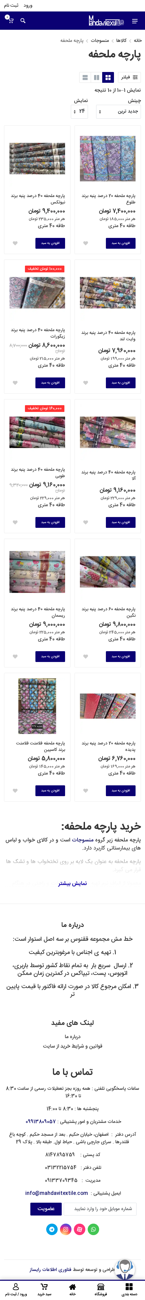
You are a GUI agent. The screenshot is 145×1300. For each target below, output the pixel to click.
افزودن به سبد (121, 243)
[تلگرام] (52, 1229)
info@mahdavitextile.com (56, 1193)
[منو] (135, 21)
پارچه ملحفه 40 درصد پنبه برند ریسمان (38, 612)
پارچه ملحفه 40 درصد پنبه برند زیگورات (38, 333)
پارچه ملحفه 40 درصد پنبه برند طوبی (38, 473)
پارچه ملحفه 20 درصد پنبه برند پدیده (109, 746)
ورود (28, 5)
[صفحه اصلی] (106, 20)
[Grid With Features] (97, 77)
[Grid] (108, 77)
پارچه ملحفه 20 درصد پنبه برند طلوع (109, 199)
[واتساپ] (93, 1229)
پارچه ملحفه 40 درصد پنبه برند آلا (108, 475)
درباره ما (73, 1037)
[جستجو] (23, 21)
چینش (134, 101)
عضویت (46, 1208)
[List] (85, 77)
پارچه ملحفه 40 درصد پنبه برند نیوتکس (38, 199)
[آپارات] (79, 1229)
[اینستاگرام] (65, 1229)
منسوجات (100, 41)
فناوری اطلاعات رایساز (50, 1270)
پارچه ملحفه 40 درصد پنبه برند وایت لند (108, 336)
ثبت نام (11, 5)
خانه (138, 41)
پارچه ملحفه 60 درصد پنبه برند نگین (109, 612)
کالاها (121, 41)
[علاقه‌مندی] (85, 243)
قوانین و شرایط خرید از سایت (73, 1046)
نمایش (81, 101)
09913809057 (41, 1122)
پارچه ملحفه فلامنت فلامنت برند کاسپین (40, 746)
